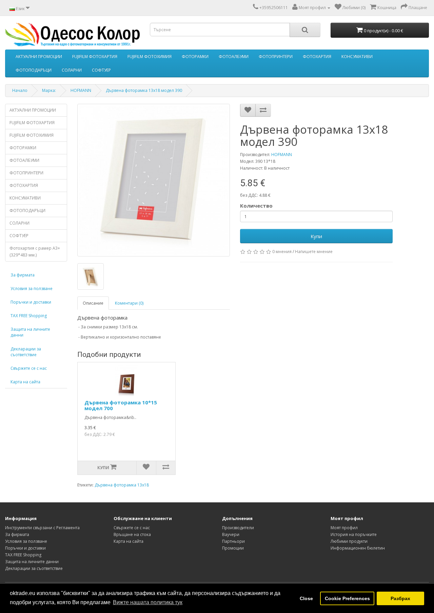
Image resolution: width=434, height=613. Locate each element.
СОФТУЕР (101, 70)
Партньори (233, 541)
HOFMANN (81, 90)
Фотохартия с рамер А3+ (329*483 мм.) (34, 251)
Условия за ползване (32, 288)
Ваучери (230, 534)
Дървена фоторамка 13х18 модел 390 (144, 90)
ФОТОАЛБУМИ (234, 56)
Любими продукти (349, 541)
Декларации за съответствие (26, 352)
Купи (316, 236)
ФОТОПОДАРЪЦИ (34, 70)
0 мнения (282, 251)
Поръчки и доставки (31, 302)
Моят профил (344, 528)
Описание (93, 303)
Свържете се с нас (29, 368)
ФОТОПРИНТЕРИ (276, 56)
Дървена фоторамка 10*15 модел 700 (120, 405)
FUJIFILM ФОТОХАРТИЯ (94, 56)
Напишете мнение (314, 251)
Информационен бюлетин (358, 548)
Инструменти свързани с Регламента (42, 528)
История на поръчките (354, 534)
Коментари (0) (129, 303)
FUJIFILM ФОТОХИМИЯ (149, 56)
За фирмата (23, 275)
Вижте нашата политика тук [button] (147, 602)
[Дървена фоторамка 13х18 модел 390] (153, 180)
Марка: (49, 90)
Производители (238, 528)
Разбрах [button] (400, 598)
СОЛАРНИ (72, 70)
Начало (19, 90)
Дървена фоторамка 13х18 (122, 485)
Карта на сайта (25, 382)
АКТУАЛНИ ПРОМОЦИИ (39, 56)
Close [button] (306, 598)
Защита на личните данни (30, 332)
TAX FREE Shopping (29, 316)
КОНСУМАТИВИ (357, 56)
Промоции (233, 548)
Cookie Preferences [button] (347, 598)
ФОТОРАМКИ (195, 56)
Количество (256, 205)
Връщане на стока (132, 534)
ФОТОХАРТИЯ (317, 56)
